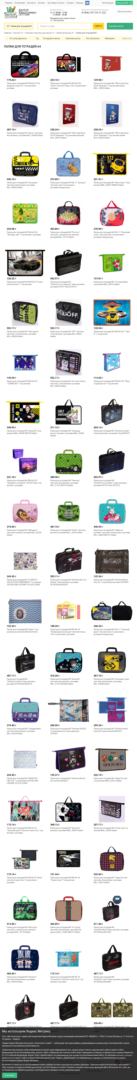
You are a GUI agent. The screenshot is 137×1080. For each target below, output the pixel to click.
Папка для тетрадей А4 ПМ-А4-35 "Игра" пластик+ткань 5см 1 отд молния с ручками (24, 880)
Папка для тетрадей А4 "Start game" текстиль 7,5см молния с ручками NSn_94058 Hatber (23, 333)
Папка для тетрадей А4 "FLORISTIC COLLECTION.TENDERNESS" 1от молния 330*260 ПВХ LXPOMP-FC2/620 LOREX (24, 582)
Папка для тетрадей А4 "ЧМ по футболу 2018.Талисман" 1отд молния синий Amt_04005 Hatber (111, 135)
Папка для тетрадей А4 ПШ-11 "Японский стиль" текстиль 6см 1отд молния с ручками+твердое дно (112, 234)
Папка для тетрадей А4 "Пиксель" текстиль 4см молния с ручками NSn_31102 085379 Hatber (65, 482)
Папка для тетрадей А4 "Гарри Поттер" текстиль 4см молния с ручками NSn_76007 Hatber (111, 880)
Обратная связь (124, 11)
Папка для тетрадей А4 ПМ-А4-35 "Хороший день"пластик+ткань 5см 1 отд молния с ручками (25, 830)
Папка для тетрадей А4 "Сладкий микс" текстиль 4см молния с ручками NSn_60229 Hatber (24, 731)
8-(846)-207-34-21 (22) (94, 12)
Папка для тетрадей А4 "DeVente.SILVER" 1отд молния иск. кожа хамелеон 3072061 (68, 731)
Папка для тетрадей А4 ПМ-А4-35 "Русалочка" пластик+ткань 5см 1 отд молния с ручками (66, 979)
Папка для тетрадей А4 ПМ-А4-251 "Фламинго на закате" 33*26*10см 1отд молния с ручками (24, 482)
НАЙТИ (98, 26)
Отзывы (70, 3)
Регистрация (108, 3)
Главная (8, 3)
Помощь (79, 3)
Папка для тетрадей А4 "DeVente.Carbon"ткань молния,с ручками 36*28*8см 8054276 (21, 681)
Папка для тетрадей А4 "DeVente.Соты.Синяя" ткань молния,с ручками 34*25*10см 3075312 (110, 482)
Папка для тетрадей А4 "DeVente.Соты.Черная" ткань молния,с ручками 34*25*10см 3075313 (67, 284)
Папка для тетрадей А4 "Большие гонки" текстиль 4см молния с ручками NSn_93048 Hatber (111, 681)
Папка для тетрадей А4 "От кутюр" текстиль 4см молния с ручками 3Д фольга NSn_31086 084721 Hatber (65, 929)
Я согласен (9, 1075)
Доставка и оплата (55, 3)
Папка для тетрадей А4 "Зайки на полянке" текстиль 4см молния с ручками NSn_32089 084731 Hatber (112, 532)
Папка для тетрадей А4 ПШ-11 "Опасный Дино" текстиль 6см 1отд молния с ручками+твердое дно (111, 631)
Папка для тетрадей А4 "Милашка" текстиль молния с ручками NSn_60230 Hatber (24, 532)
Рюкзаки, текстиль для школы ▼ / (40, 33)
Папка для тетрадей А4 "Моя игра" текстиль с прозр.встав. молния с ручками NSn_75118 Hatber (22, 929)
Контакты (31, 3)
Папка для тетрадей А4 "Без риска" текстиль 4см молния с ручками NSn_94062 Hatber (22, 185)
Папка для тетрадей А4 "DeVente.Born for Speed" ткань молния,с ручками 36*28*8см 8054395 (68, 582)
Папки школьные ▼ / (66, 33)
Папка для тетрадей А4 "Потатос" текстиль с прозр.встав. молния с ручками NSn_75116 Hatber (65, 234)
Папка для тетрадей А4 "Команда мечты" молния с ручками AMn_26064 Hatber (67, 433)
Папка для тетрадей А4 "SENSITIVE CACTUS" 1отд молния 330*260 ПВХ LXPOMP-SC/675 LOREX (22, 780)
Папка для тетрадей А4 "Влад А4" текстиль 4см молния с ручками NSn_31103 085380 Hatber (65, 681)
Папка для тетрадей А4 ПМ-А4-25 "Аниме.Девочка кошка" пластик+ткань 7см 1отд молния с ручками (67, 631)
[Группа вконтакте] (87, 3)
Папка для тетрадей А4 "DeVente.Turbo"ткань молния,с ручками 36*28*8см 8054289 (111, 979)
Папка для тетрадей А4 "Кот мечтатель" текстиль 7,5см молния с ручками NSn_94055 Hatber (68, 383)
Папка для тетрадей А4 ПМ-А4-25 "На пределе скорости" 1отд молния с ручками (23, 85)
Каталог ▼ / (19, 33)
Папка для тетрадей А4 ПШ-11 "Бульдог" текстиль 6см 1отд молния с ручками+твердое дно (68, 185)
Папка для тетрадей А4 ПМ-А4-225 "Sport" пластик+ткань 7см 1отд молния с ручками (68, 85)
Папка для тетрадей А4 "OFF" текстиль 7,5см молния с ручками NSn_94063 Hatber (67, 333)
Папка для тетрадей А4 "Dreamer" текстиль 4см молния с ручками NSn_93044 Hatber (22, 979)
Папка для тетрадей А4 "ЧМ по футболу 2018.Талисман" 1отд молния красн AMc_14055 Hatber (111, 85)
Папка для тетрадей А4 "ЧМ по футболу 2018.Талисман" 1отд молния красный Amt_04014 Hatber (67, 135)
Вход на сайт (122, 3)
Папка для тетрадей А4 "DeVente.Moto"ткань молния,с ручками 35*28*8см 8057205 (111, 929)
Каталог (41, 3)
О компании (19, 3)
